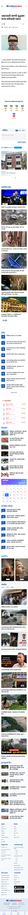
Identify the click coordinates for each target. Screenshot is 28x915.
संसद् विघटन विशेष (5, 880)
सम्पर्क (15, 884)
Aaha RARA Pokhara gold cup (6, 856)
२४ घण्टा (2, 587)
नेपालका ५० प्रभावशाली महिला (18, 848)
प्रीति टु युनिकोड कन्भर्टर (18, 867)
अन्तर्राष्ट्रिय (3, 841)
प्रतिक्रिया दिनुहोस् (22, 142)
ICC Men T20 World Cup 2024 (5, 850)
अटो (15, 835)
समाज (2, 827)
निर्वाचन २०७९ (4, 886)
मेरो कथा (15, 863)
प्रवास (2, 839)
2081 (16, 852)
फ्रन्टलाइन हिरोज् (17, 865)
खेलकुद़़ (2, 835)
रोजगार (15, 831)
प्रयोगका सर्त (16, 877)
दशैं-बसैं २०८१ (4, 894)
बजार (15, 827)
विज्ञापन (15, 880)
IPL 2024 (3, 853)
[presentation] (12, 178)
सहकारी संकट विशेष (5, 875)
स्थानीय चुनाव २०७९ (5, 884)
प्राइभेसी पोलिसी (17, 882)
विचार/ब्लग (3, 829)
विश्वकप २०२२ (4, 892)
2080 (16, 850)
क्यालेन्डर (5, 480)
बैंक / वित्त (16, 833)
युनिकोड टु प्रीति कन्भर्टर (18, 870)
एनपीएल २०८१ (4, 847)
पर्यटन (15, 829)
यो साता (7, 587)
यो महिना (12, 587)
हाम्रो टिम (15, 875)
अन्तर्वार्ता (3, 833)
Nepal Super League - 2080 (6, 859)
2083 (16, 861)
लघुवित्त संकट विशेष (5, 877)
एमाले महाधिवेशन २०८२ (5, 890)
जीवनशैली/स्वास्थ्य (4, 837)
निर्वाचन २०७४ (4, 882)
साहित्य (2, 831)
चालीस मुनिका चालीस (18, 856)
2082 (16, 854)
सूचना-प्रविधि (16, 837)
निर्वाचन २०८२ (4, 888)
